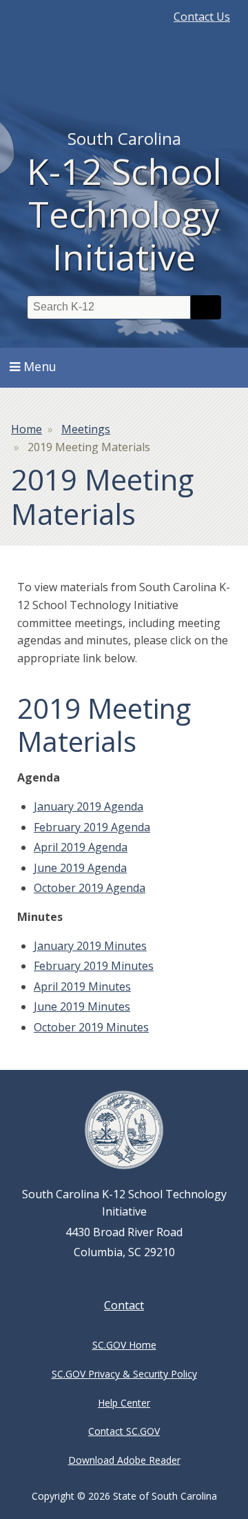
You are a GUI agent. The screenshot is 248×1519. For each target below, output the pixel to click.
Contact (124, 1305)
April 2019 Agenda (80, 847)
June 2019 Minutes (82, 1006)
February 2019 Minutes (94, 965)
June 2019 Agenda (80, 867)
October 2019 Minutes (91, 1027)
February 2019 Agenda (92, 827)
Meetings (85, 429)
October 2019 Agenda (89, 887)
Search (206, 307)
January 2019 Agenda (88, 806)
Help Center (124, 1402)
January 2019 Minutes (90, 945)
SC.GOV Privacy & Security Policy (124, 1373)
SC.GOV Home (124, 1344)
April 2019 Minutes (82, 986)
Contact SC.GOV (124, 1431)
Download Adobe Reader (124, 1460)
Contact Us (202, 16)
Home (26, 429)
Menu (39, 366)
